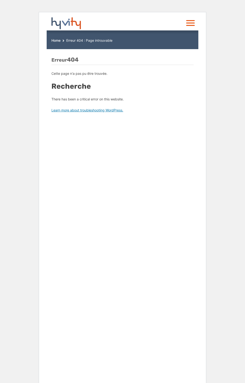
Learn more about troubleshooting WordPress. (87, 110)
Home (56, 40)
